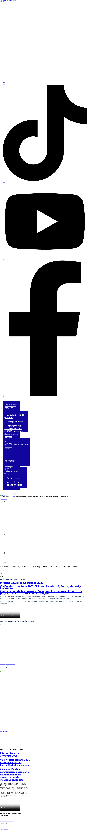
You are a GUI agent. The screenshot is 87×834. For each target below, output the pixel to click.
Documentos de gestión (14, 416)
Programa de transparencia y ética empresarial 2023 (39, 518)
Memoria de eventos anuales (13, 483)
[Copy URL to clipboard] (4, 570)
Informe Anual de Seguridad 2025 (21, 582)
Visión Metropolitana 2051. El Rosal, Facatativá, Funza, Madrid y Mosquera (40, 587)
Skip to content (4, 0)
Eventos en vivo (11, 472)
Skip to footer (12, 0)
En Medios (12, 496)
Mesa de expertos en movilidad (7, 664)
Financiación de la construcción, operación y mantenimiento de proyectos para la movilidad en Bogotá (41, 592)
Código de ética (14, 421)
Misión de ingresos (4, 731)
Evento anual (13, 478)
